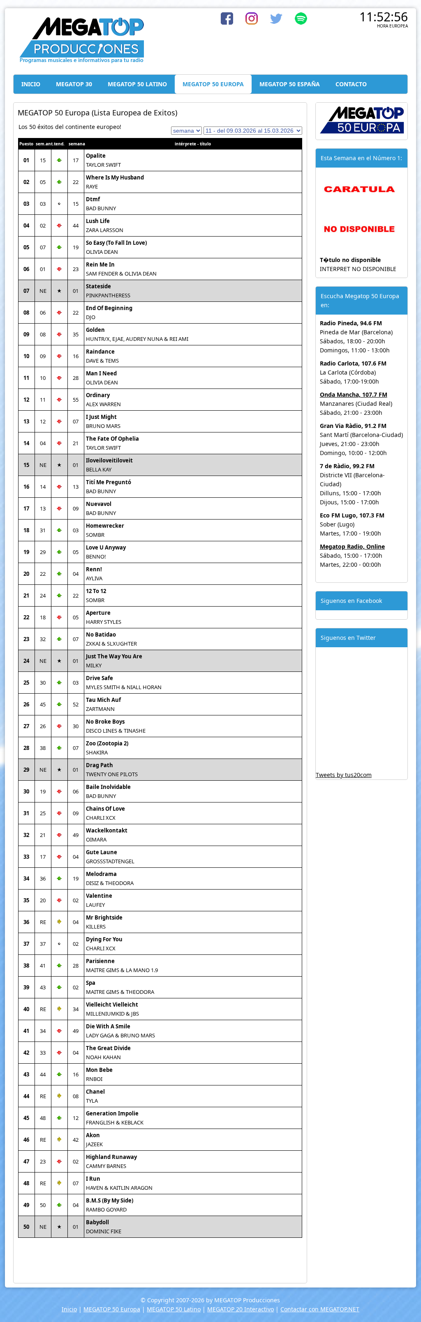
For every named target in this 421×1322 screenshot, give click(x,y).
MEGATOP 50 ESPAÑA (289, 84)
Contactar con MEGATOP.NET (319, 1309)
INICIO (30, 84)
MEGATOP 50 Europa (111, 1309)
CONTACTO (351, 84)
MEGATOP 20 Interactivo (240, 1309)
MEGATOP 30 (74, 84)
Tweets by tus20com (344, 775)
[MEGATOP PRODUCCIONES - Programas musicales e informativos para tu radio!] (81, 61)
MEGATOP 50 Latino (174, 1309)
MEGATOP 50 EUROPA (213, 84)
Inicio (69, 1309)
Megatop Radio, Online (352, 546)
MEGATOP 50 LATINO (137, 84)
